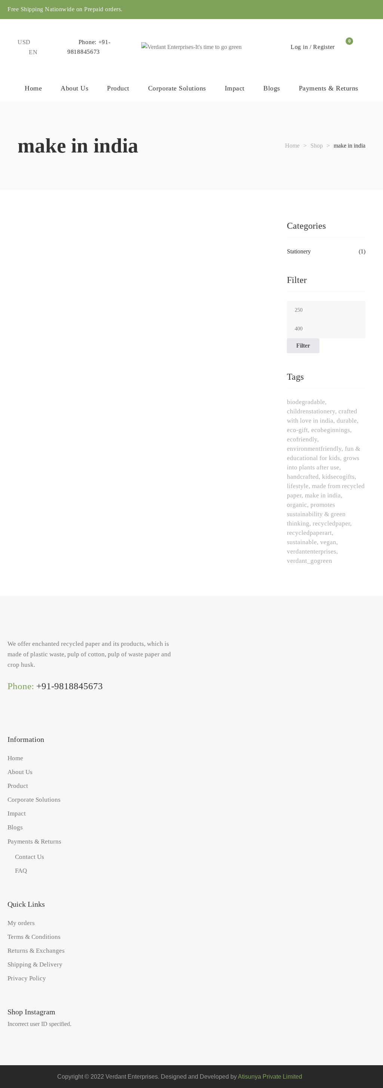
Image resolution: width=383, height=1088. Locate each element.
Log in (299, 47)
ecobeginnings (330, 430)
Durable (347, 420)
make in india (323, 495)
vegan (328, 542)
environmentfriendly (314, 448)
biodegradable (306, 402)
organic (297, 504)
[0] (345, 47)
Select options (34, 267)
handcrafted (303, 476)
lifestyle (298, 486)
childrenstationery (311, 411)
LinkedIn (41, 715)
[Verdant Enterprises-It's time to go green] (191, 47)
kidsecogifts (338, 476)
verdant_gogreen (309, 560)
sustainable (302, 542)
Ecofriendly (302, 439)
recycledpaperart (309, 532)
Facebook (26, 715)
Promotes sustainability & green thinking (316, 514)
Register (324, 47)
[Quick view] (20, 292)
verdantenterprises (311, 551)
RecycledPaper (331, 523)
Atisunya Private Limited (270, 1076)
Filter (303, 345)
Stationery (299, 251)
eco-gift (297, 430)
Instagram (10, 715)
